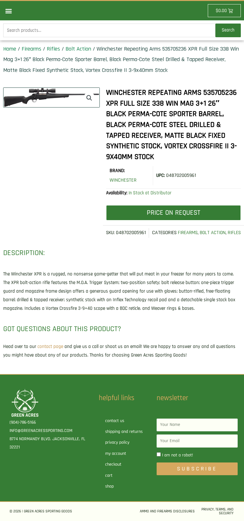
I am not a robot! (177, 455)
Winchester (123, 180)
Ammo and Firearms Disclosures (167, 511)
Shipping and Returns (124, 431)
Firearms (31, 48)
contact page (50, 347)
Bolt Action (78, 48)
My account (115, 453)
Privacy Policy (117, 442)
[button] (8, 10)
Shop (109, 486)
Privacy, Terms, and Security (217, 511)
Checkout (113, 464)
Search (228, 30)
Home (9, 48)
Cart (108, 475)
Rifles (53, 48)
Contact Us (114, 421)
